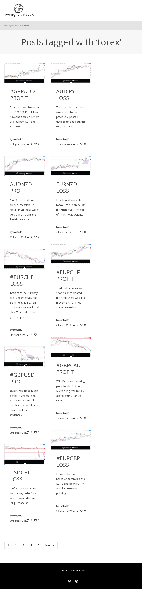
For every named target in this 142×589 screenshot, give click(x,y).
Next (48, 545)
